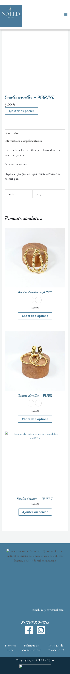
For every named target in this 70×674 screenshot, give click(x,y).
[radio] (31, 300)
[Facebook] (29, 630)
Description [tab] (12, 133)
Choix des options (35, 316)
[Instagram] (41, 630)
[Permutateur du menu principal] (66, 14)
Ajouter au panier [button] (35, 512)
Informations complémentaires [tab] (23, 141)
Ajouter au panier (21, 111)
